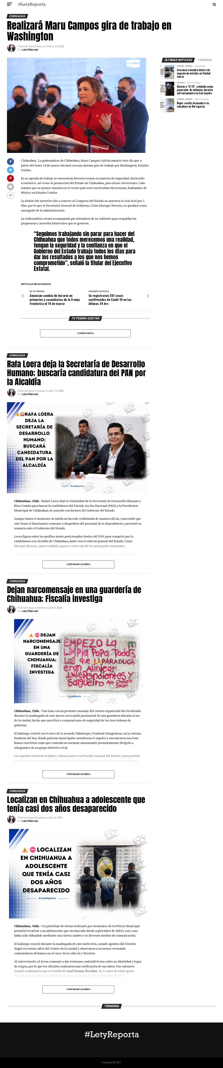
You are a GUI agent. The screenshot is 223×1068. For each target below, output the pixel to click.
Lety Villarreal (30, 49)
